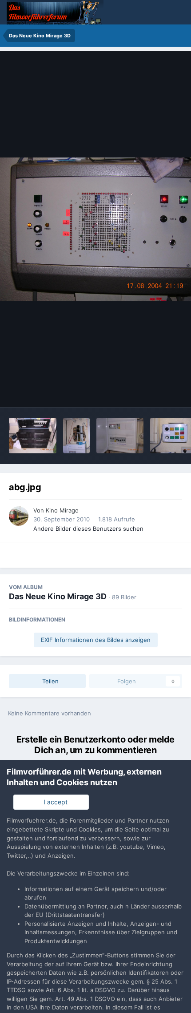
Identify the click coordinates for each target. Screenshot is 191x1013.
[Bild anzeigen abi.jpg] (120, 435)
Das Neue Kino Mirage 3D (58, 596)
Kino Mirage (62, 510)
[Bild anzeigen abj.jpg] (76, 435)
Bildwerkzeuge (149, 391)
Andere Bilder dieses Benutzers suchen (88, 528)
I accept (54, 802)
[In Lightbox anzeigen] (95, 229)
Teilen (49, 681)
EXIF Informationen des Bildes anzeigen (96, 639)
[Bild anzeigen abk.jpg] (32, 435)
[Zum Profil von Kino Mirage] (18, 516)
